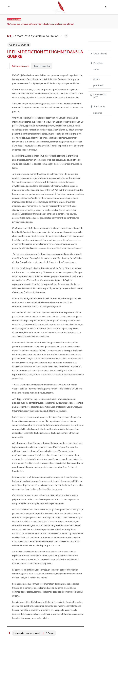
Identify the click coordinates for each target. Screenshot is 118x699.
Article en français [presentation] (20, 66)
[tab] (20, 66)
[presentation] (41, 66)
